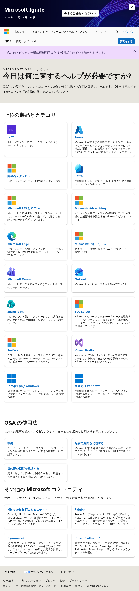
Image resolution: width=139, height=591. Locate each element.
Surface (12, 350)
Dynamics (14, 538)
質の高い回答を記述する (23, 468)
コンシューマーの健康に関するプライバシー (28, 586)
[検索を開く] (117, 31)
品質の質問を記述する (89, 443)
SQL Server (82, 311)
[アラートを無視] (132, 7)
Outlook (81, 279)
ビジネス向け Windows (23, 386)
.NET (10, 137)
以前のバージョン (31, 580)
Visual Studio (84, 350)
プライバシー (77, 580)
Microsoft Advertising (90, 208)
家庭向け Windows (87, 386)
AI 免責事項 (9, 580)
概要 (10, 443)
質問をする (126, 41)
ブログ (49, 580)
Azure (79, 137)
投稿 (62, 580)
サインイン (128, 31)
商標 (77, 586)
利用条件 (66, 586)
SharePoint (15, 311)
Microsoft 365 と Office (23, 208)
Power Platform (86, 538)
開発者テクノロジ (19, 176)
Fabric (79, 509)
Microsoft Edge (18, 244)
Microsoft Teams (19, 279)
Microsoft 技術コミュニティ (26, 509)
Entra (79, 176)
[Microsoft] (6, 31)
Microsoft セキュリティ (91, 244)
